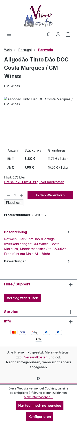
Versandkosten (35, 357)
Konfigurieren (40, 417)
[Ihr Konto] (58, 34)
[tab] (37, 242)
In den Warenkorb (50, 195)
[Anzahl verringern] (8, 195)
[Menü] (9, 34)
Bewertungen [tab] (15, 261)
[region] (38, 120)
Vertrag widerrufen (22, 298)
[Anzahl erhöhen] (21, 195)
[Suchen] (48, 34)
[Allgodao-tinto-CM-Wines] (38, 120)
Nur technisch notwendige (39, 405)
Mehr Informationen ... (38, 397)
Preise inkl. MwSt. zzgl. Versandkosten (34, 182)
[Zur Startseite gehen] (38, 16)
